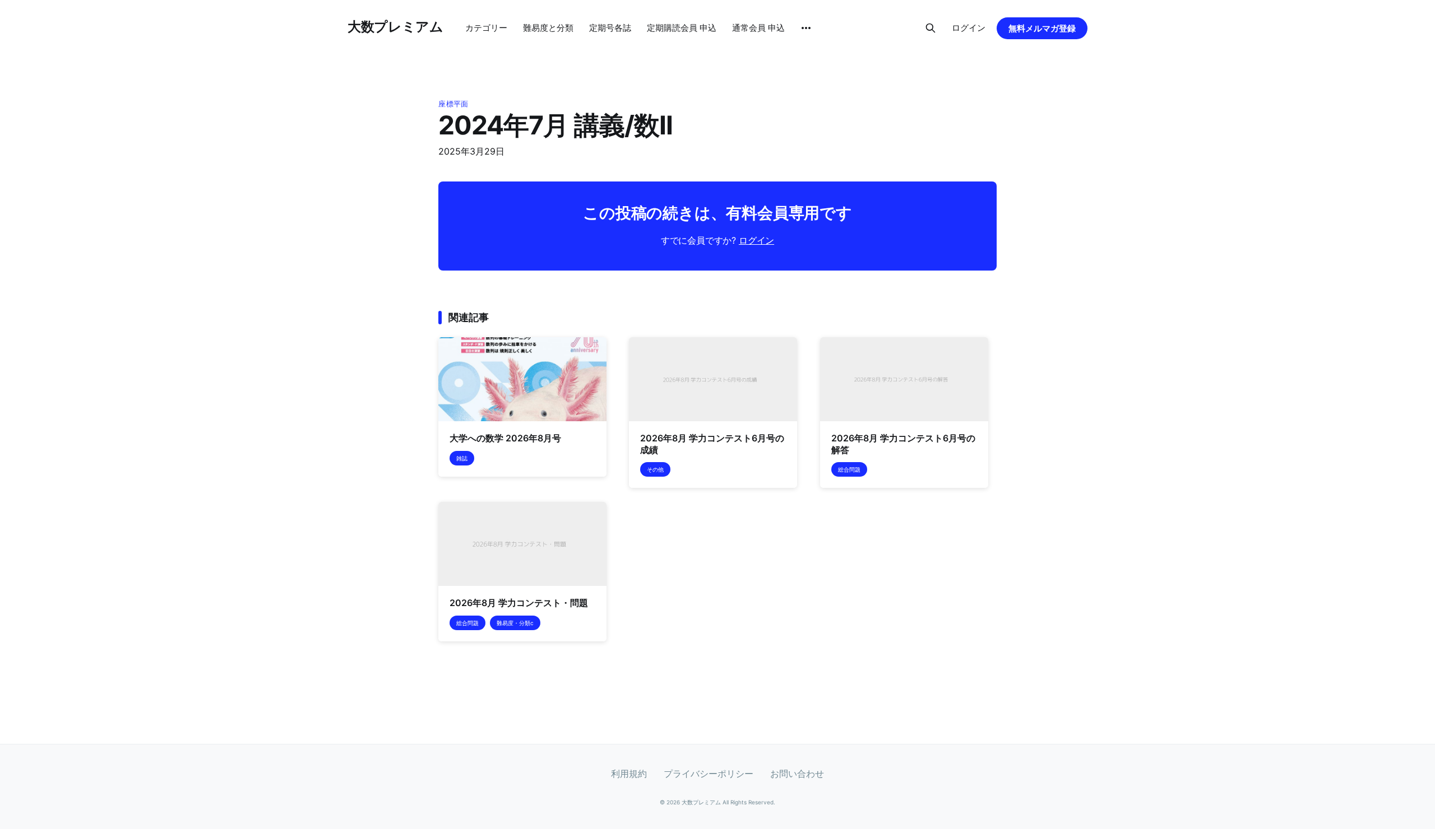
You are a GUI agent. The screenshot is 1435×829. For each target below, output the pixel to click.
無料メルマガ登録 (1042, 28)
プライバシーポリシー (708, 773)
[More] (806, 28)
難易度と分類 (548, 27)
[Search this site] (930, 28)
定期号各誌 (610, 27)
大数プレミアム (395, 26)
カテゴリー (486, 27)
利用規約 (629, 773)
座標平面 (453, 103)
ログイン (968, 27)
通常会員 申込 (758, 27)
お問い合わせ (797, 773)
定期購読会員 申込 (681, 27)
